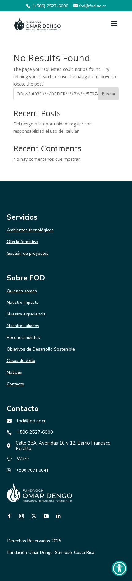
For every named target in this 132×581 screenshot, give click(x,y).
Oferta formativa (22, 242)
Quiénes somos (22, 291)
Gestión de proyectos (28, 253)
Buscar (108, 94)
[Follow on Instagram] (21, 516)
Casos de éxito (21, 361)
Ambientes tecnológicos (30, 230)
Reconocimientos (23, 337)
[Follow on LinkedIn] (58, 516)
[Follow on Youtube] (46, 516)
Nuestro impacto (23, 302)
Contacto (15, 384)
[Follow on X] (34, 516)
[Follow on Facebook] (9, 516)
